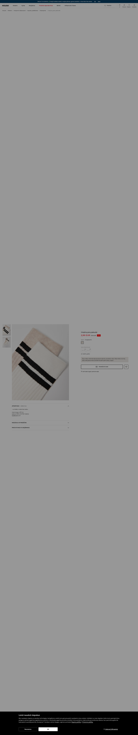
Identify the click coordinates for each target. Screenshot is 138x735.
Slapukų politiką (76, 722)
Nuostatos (28, 729)
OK (48, 729)
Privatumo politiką (87, 722)
